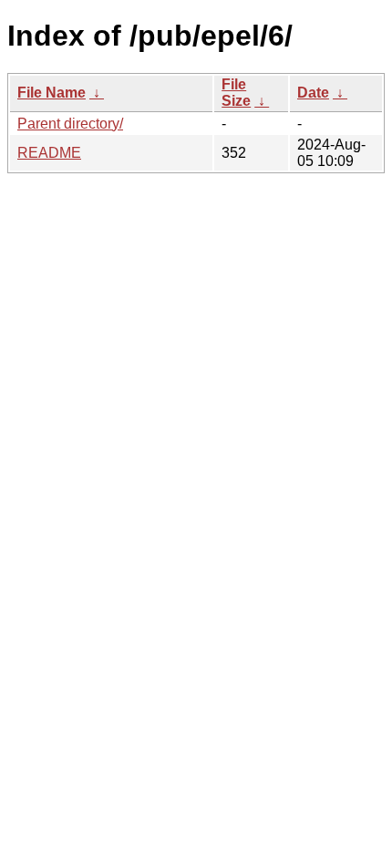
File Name (51, 92)
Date (313, 92)
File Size (236, 93)
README (49, 153)
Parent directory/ (70, 123)
